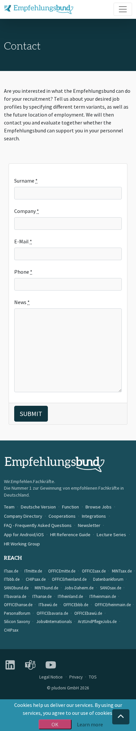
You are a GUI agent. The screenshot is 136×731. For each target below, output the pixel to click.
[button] (120, 716)
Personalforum (17, 613)
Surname (26, 180)
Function (70, 507)
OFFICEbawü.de (88, 613)
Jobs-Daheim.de (78, 587)
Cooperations (62, 516)
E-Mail (23, 241)
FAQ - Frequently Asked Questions (38, 525)
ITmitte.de (33, 571)
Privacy (76, 677)
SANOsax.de (110, 587)
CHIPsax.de (36, 579)
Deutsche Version (38, 507)
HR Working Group (22, 544)
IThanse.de (41, 596)
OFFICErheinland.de (69, 579)
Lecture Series (111, 535)
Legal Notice (51, 677)
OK (54, 724)
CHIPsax (11, 630)
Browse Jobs (98, 507)
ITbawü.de (48, 604)
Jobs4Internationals (54, 621)
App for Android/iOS (24, 535)
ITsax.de (11, 571)
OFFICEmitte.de (61, 571)
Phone (23, 271)
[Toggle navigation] (123, 9)
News (22, 302)
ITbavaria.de (15, 596)
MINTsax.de (122, 571)
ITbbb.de (11, 579)
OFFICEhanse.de (18, 604)
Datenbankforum (108, 579)
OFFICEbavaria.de (52, 613)
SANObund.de (16, 587)
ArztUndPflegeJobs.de (97, 621)
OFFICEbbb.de (75, 604)
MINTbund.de (46, 587)
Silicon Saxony (17, 621)
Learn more (90, 724)
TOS (93, 677)
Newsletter (89, 525)
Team (9, 507)
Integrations (94, 516)
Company (26, 211)
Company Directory (23, 516)
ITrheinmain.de (102, 596)
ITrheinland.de (70, 596)
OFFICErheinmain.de (113, 604)
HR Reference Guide (70, 535)
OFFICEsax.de (94, 571)
